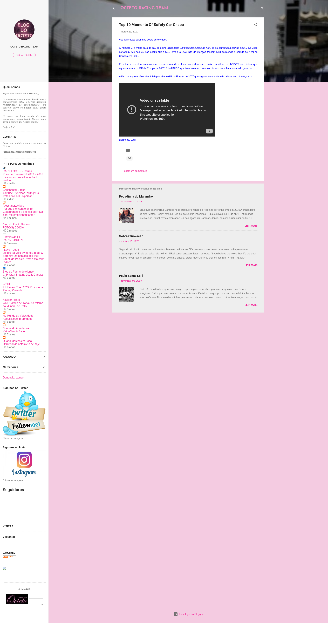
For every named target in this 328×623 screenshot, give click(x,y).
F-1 (129, 158)
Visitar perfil (24, 55)
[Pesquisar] (262, 9)
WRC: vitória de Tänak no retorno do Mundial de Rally (23, 305)
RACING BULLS (13, 240)
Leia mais (251, 225)
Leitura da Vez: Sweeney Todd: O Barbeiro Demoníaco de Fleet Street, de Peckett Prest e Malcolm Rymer (23, 257)
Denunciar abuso (13, 377)
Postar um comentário (134, 170)
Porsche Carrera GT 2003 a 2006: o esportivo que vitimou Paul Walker (23, 177)
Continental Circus (14, 189)
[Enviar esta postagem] (128, 151)
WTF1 (6, 284)
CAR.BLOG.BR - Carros (17, 171)
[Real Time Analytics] (9, 557)
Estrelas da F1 (11, 237)
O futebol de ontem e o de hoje (21, 344)
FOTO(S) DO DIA (13, 227)
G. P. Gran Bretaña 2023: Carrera (23, 274)
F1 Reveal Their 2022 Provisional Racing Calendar (23, 289)
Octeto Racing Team (24, 46)
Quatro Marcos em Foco (17, 341)
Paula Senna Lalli (131, 275)
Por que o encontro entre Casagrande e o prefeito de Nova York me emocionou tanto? (23, 211)
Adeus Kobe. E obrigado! (18, 318)
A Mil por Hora (11, 300)
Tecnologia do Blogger (190, 614)
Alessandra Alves (13, 205)
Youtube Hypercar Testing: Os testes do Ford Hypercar (21, 195)
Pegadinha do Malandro (136, 196)
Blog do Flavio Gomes (16, 224)
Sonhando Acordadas (16, 328)
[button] (255, 25)
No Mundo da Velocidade (18, 315)
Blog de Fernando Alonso (18, 271)
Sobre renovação (131, 236)
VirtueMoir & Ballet (14, 331)
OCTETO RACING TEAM (144, 8)
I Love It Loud (11, 249)
